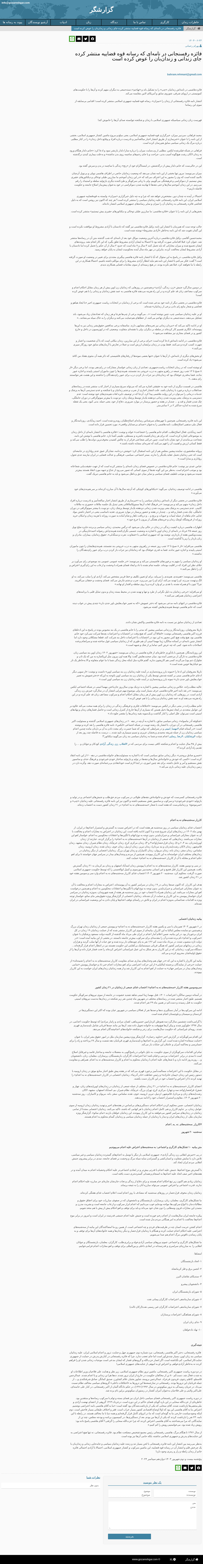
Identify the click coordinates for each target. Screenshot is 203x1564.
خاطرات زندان (190, 22)
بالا (171, 1559)
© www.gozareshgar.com (146, 1559)
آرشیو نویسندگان (38, 22)
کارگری (164, 22)
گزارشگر (101, 9)
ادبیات (63, 22)
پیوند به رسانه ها (12, 22)
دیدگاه (114, 22)
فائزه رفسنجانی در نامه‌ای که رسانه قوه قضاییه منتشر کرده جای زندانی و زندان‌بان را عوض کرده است (127, 28)
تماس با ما (139, 22)
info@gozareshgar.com (16, 2)
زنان (88, 22)
